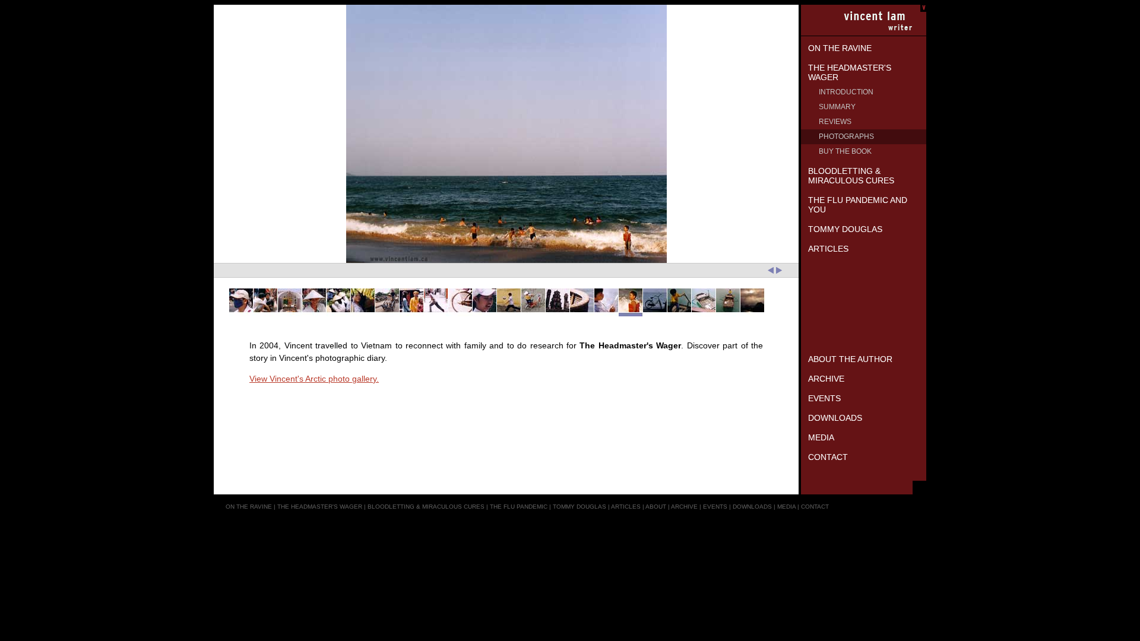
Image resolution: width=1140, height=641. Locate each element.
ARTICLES (626, 506)
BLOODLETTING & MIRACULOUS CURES (426, 506)
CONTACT (815, 506)
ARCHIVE (684, 506)
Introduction (846, 92)
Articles (828, 248)
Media (821, 437)
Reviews (835, 122)
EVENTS (715, 506)
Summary (837, 107)
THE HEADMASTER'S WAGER (319, 506)
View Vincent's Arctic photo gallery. (314, 378)
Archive (826, 378)
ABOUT (655, 506)
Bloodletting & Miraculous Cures (851, 175)
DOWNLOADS (752, 506)
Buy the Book (845, 151)
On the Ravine (840, 48)
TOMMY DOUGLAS (579, 506)
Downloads (835, 418)
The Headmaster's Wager (849, 72)
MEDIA (786, 506)
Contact (828, 457)
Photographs (846, 136)
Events (824, 398)
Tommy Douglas (845, 229)
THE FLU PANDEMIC (518, 506)
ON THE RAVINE (249, 506)
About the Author (850, 359)
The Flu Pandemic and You (857, 204)
